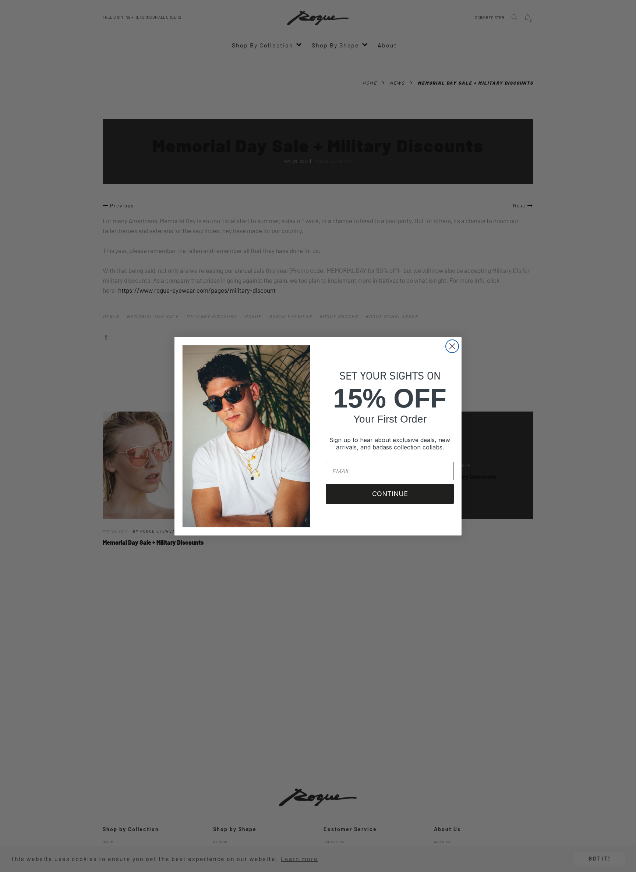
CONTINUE (390, 494)
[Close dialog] (452, 346)
